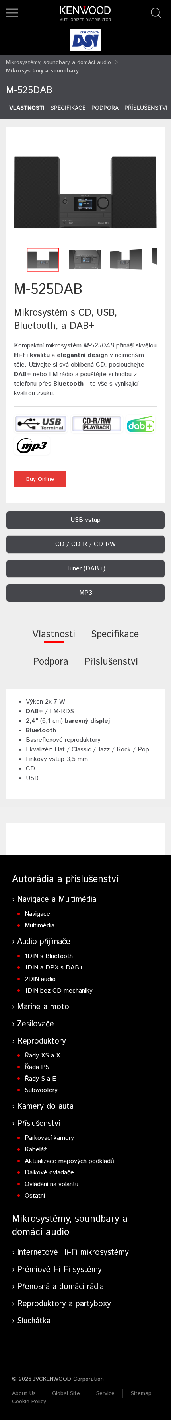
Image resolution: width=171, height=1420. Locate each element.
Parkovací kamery (49, 1138)
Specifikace (68, 107)
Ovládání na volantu (51, 1184)
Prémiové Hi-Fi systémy (59, 1270)
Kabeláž (36, 1149)
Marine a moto (43, 1007)
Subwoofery (41, 1090)
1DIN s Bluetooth (49, 956)
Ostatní (35, 1195)
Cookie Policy (29, 1402)
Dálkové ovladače (49, 1172)
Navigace (37, 914)
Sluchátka (34, 1321)
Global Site (66, 1393)
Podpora (105, 107)
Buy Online (40, 479)
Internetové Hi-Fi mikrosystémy (73, 1252)
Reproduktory (41, 1041)
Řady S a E (40, 1078)
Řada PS (37, 1067)
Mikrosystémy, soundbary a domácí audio (58, 62)
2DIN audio (40, 979)
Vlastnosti (27, 107)
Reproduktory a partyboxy (64, 1304)
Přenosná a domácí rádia (60, 1287)
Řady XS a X (42, 1055)
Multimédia (39, 925)
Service (105, 1393)
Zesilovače (35, 1024)
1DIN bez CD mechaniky (59, 990)
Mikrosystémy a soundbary (42, 71)
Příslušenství (145, 107)
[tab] (53, 639)
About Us (24, 1393)
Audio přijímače (43, 942)
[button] (12, 12)
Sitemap (141, 1393)
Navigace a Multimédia (56, 899)
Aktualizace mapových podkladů (69, 1161)
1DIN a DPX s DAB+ (54, 967)
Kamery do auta (45, 1106)
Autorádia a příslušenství (65, 879)
